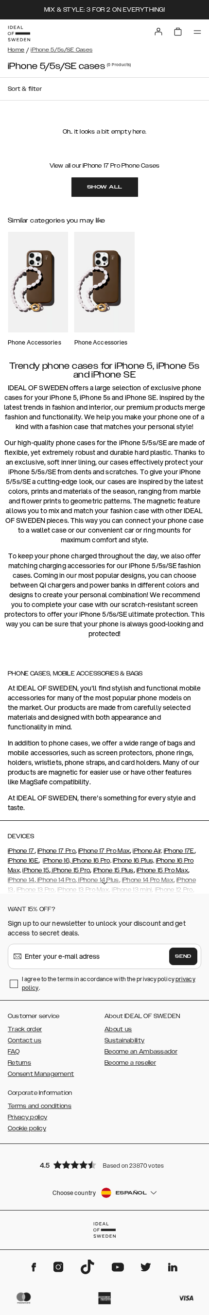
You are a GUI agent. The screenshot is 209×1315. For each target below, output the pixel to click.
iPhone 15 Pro (70, 870)
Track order (25, 1029)
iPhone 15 (35, 870)
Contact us (24, 1040)
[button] (104, 1165)
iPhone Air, (147, 851)
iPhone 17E (179, 851)
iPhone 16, (56, 860)
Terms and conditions (39, 1106)
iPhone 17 (21, 851)
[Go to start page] (19, 33)
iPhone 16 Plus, (134, 860)
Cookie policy (27, 1128)
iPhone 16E (23, 860)
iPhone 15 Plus (113, 870)
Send (183, 956)
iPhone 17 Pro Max (104, 851)
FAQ (13, 1051)
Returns (19, 1062)
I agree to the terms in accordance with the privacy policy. (108, 983)
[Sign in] (158, 31)
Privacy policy (27, 1117)
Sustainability (124, 1040)
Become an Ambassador (140, 1051)
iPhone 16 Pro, (90, 860)
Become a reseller (130, 1062)
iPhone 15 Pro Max (162, 870)
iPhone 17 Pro (56, 851)
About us (118, 1029)
